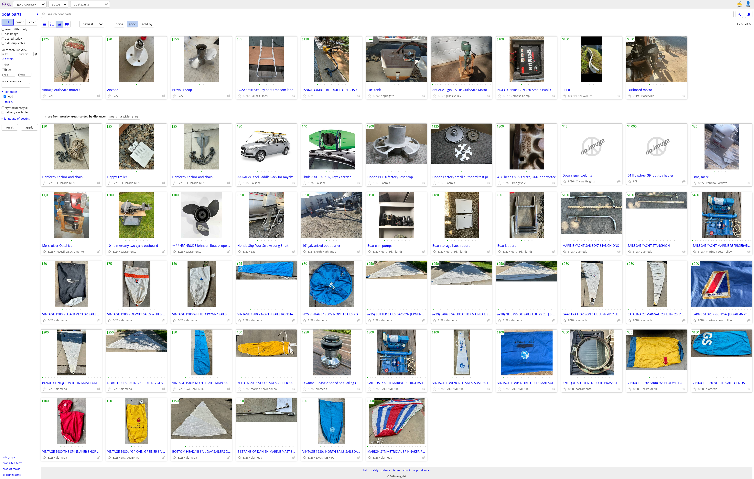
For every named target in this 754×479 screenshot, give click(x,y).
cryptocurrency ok (16, 108)
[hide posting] (98, 96)
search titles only (16, 29)
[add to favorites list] (44, 96)
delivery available (16, 112)
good (10, 96)
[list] (44, 24)
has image (11, 34)
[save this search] (748, 14)
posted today (13, 38)
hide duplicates (15, 43)
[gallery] (59, 24)
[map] (67, 24)
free (8, 69)
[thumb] (52, 24)
